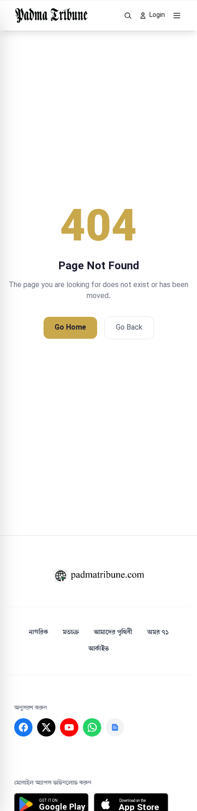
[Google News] (115, 727)
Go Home (70, 328)
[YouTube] (69, 727)
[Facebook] (23, 727)
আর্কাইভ (98, 649)
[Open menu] (176, 15)
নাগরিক (38, 632)
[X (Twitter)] (46, 727)
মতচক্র (71, 632)
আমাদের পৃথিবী (113, 632)
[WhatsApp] (92, 727)
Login (157, 15)
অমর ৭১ (158, 632)
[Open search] (128, 15)
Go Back (129, 328)
